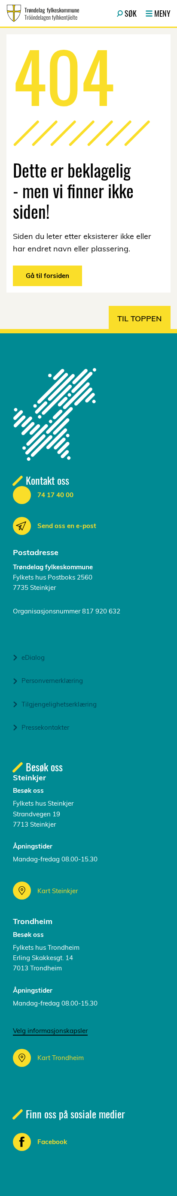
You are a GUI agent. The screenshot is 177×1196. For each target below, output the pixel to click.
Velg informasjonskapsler (50, 1031)
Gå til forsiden (47, 276)
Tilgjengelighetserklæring (59, 704)
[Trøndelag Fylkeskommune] (42, 13)
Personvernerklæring (52, 681)
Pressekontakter (45, 727)
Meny (162, 13)
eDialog (33, 657)
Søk (131, 13)
